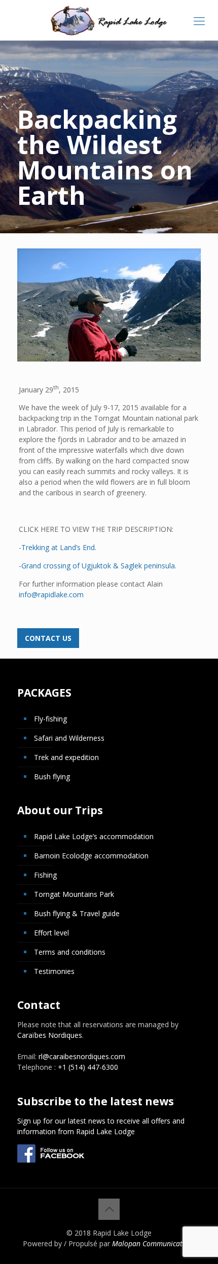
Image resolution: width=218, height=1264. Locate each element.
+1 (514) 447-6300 (88, 1067)
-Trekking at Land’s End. (57, 547)
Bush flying (52, 776)
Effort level (51, 932)
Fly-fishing (50, 719)
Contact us (48, 638)
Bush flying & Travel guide (77, 913)
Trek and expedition (66, 757)
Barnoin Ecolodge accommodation (91, 855)
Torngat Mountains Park (74, 894)
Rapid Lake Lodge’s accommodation (94, 836)
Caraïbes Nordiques (49, 1035)
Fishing (45, 875)
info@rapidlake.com (51, 594)
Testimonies (54, 971)
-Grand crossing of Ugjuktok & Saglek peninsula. (97, 565)
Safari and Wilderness (69, 738)
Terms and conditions (69, 952)
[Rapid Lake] (109, 20)
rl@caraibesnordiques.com (82, 1056)
